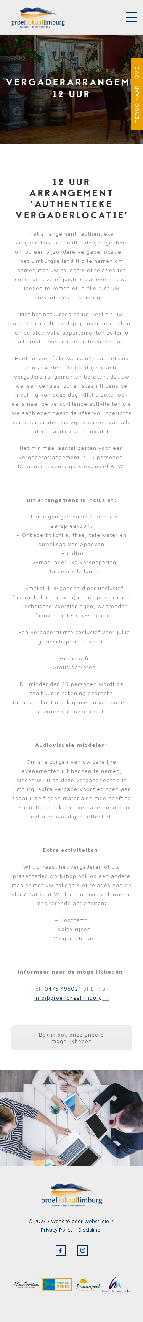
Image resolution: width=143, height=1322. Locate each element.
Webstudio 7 (98, 1221)
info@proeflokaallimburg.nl (71, 997)
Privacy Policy (57, 1230)
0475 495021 (63, 988)
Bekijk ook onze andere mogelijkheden (71, 1037)
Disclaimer (90, 1230)
